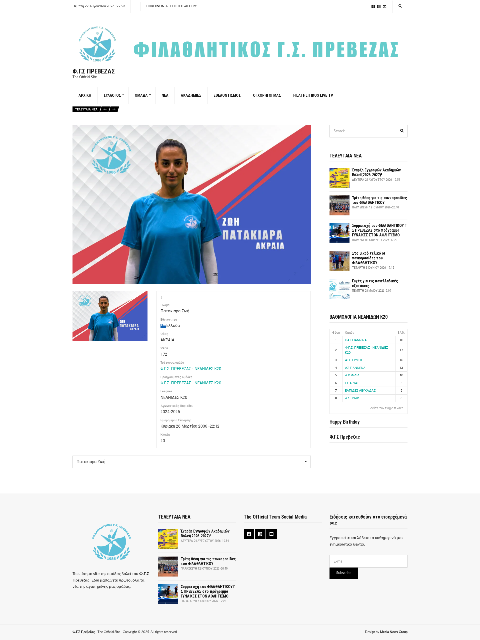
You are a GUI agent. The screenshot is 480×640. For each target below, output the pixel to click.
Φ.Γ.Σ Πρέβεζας (93, 71)
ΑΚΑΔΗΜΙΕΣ (191, 95)
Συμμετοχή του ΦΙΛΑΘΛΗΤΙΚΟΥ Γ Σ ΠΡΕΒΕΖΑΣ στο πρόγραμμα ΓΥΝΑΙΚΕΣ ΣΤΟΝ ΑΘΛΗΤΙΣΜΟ (379, 230)
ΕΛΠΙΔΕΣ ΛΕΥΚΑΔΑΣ (360, 390)
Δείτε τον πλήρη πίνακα (387, 408)
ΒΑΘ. (401, 332)
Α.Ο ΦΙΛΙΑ (352, 375)
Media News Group (394, 632)
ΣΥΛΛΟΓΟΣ (112, 95)
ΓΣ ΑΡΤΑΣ (352, 383)
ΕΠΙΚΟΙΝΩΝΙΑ (157, 6)
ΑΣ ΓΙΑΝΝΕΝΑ (355, 368)
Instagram (379, 6)
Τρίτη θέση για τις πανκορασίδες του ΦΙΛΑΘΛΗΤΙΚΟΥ (379, 200)
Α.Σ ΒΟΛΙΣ (352, 398)
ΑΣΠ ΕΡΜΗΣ (354, 360)
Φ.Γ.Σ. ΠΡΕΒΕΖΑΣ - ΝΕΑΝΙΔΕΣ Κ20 (190, 368)
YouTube (384, 6)
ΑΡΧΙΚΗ (84, 95)
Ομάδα (349, 332)
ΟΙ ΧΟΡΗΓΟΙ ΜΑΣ (267, 95)
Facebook (373, 6)
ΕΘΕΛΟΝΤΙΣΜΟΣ (227, 95)
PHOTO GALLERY (183, 6)
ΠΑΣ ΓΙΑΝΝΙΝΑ (356, 340)
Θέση (336, 332)
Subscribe (343, 573)
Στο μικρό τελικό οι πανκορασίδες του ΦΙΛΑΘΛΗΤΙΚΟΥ (368, 258)
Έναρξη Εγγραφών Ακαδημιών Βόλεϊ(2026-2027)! (376, 172)
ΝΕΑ (165, 95)
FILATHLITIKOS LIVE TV (313, 95)
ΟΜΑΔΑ (141, 95)
